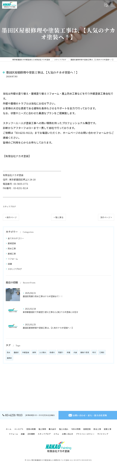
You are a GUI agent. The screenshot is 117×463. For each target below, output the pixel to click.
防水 (8, 352)
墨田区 (16, 352)
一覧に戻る (58, 217)
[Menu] (112, 5)
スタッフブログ (9, 206)
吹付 (94, 352)
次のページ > (106, 217)
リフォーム (13, 258)
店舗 (10, 263)
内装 (75, 352)
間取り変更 (84, 352)
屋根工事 (12, 253)
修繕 (68, 352)
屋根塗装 (12, 243)
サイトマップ (102, 434)
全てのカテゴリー (16, 238)
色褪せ (52, 352)
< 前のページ (11, 217)
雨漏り (60, 352)
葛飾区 (9, 358)
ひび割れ (42, 352)
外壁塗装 (25, 352)
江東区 (101, 352)
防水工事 (12, 248)
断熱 (34, 352)
